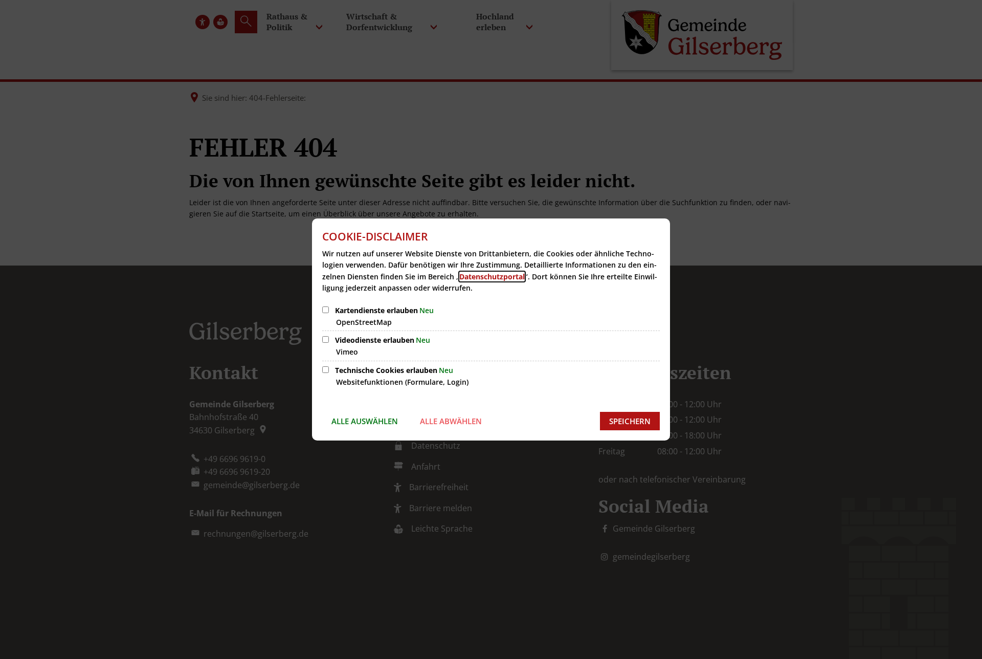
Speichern (630, 421)
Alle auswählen (364, 421)
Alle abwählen (451, 421)
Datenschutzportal (492, 276)
